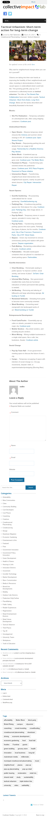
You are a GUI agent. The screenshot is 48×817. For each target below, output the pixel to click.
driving (6, 736)
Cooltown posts (17, 221)
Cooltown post (25, 121)
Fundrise (16, 744)
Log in (5, 693)
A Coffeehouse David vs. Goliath (19, 669)
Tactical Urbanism (33, 37)
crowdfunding (35, 728)
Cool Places (7, 513)
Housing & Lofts (8, 564)
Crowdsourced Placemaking (10, 37)
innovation (8, 753)
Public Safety (7, 604)
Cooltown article (25, 249)
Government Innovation (10, 550)
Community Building (9, 506)
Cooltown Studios (8, 815)
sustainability (28, 777)
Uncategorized (7, 634)
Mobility (5, 592)
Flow (4, 546)
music (37, 761)
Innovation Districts (9, 568)
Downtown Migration (9, 534)
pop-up (28, 765)
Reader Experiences (9, 608)
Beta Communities (9, 500)
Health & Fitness (8, 561)
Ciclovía (24, 135)
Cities (5, 503)
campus (20, 724)
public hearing (9, 773)
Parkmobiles (32, 257)
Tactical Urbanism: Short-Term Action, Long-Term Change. (27, 100)
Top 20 (5, 631)
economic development (20, 736)
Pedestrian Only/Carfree (11, 598)
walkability (25, 785)
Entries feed (6, 696)
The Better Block (37, 160)
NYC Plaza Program (36, 168)
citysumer (29, 724)
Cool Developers (8, 510)
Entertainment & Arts (10, 540)
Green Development (9, 558)
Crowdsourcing (8, 528)
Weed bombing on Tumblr (24, 310)
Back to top (40, 815)
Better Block (20, 720)
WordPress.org (7, 702)
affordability (8, 720)
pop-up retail (27, 769)
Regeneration (7, 611)
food (24, 740)
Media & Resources (9, 583)
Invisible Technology (9, 574)
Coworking (6, 516)
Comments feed (8, 699)
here (33, 64)
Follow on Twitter (38, 805)
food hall (32, 740)
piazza (20, 765)
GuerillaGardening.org (29, 201)
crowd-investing (20, 728)
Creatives (6, 519)
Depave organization (25, 243)
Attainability (7, 497)
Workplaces (7, 640)
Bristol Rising (9, 724)
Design (5, 531)
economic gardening (11, 740)
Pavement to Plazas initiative (22, 171)
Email (12, 458)
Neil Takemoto (15, 35)
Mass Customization (10, 580)
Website (12, 469)
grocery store (23, 749)
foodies (6, 744)
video (16, 785)
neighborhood (9, 765)
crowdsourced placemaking (14, 732)
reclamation (22, 773)
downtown (31, 732)
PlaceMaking (7, 601)
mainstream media (11, 757)
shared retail (8, 777)
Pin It (33, 2)
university (7, 785)
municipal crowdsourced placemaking (18, 761)
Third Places (7, 628)
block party (32, 720)
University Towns (8, 637)
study (19, 777)
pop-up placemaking (11, 769)
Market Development (10, 577)
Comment (14, 412)
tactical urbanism (10, 781)
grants (25, 744)
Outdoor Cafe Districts (10, 595)
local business (20, 753)
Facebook (5, 14)
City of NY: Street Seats (25, 235)
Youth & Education (9, 643)
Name (13, 446)
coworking (7, 728)
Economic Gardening (10, 537)
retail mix (33, 773)
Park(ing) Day (21, 210)
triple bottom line (26, 781)
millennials (25, 757)
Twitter (10, 14)
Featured (24, 37)
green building (9, 749)
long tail (31, 753)
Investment (6, 571)
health (33, 749)
